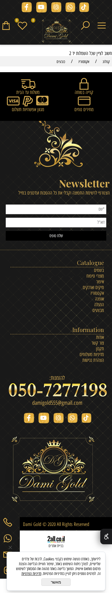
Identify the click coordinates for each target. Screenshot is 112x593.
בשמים (99, 270)
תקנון (100, 349)
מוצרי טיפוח (95, 276)
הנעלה (99, 304)
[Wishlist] (24, 24)
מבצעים (98, 310)
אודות (100, 337)
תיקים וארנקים (93, 287)
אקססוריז (97, 293)
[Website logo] (56, 31)
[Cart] (8, 24)
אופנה (99, 299)
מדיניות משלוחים (92, 354)
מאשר (56, 582)
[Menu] (103, 24)
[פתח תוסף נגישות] (106, 536)
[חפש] (87, 24)
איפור (100, 281)
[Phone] (10, 522)
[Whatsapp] (10, 538)
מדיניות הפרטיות (31, 573)
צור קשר (98, 343)
